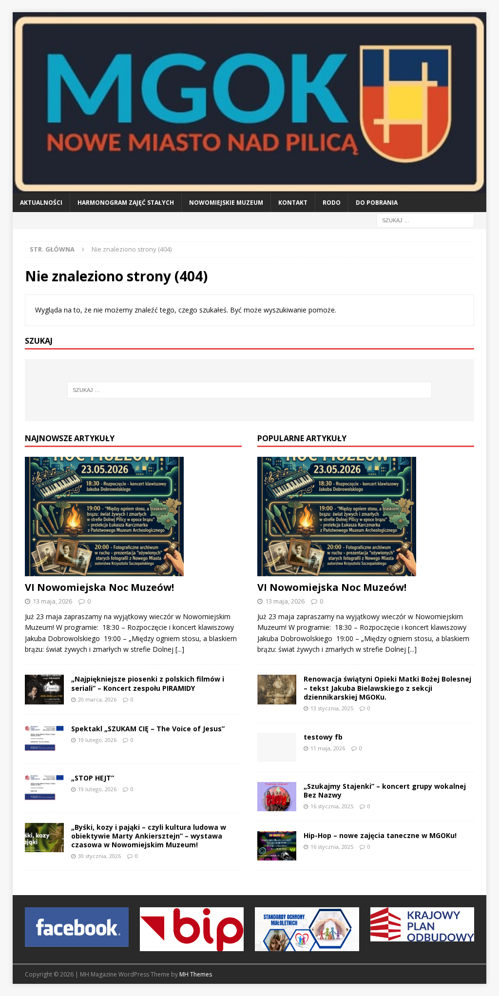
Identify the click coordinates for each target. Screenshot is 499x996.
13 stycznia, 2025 (331, 708)
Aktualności (41, 202)
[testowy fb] (276, 747)
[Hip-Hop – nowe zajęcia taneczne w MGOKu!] (276, 845)
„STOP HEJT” (92, 777)
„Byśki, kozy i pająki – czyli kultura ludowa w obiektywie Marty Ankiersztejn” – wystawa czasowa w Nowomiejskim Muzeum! (148, 835)
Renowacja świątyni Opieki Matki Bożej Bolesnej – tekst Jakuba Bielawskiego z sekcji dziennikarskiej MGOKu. (387, 687)
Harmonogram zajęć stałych (125, 202)
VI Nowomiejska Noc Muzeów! (99, 587)
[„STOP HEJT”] (44, 788)
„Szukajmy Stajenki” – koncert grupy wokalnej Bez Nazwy (385, 790)
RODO (332, 202)
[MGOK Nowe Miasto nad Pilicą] (250, 187)
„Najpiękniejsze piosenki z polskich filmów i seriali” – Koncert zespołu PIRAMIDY (147, 683)
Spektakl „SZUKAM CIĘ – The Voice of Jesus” (148, 728)
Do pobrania (377, 202)
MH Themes (195, 974)
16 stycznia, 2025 (331, 806)
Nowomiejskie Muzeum (226, 202)
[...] (179, 649)
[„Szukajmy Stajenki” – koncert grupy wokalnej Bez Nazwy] (276, 796)
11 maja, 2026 (327, 748)
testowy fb (323, 737)
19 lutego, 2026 (97, 739)
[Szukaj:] (425, 219)
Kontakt (292, 202)
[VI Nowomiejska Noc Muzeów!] (133, 516)
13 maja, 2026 (52, 601)
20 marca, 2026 (97, 699)
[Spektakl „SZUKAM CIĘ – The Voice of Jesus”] (44, 739)
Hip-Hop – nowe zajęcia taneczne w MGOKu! (380, 835)
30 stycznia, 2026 (99, 855)
